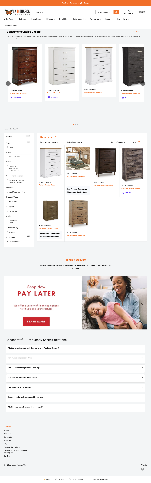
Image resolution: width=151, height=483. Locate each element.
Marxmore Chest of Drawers (48, 228)
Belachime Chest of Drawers (130, 94)
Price (8, 162)
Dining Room (36, 19)
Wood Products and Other (17, 192)
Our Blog (7, 456)
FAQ (5, 444)
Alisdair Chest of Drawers (18, 93)
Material (9, 187)
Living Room (8, 19)
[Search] (116, 12)
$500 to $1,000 (13, 168)
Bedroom (22, 19)
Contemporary (13, 220)
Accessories (94, 19)
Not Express (13, 211)
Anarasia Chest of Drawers (56, 93)
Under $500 (12, 166)
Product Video (12, 197)
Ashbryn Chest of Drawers (92, 92)
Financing (7, 440)
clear (28, 142)
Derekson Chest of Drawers (130, 189)
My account (127, 13)
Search (6, 430)
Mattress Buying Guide (12, 447)
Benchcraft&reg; (14, 242)
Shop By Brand (121, 19)
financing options (24, 392)
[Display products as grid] (139, 142)
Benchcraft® (14, 129)
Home (6, 129)
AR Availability (12, 228)
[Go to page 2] (75, 124)
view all (28, 136)
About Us (7, 434)
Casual (11, 223)
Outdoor (108, 19)
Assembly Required (15, 182)
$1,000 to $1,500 (14, 171)
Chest (11, 147)
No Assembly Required (16, 180)
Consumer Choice (10, 25)
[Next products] (142, 83)
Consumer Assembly (14, 176)
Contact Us (8, 437)
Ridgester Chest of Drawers (75, 235)
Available (12, 232)
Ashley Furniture (16, 90)
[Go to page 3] (77, 124)
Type (8, 143)
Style (8, 216)
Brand (8, 152)
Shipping (10, 206)
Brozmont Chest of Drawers (75, 176)
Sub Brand (10, 237)
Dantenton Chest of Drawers (103, 185)
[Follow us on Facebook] (142, 469)
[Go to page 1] (73, 124)
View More (136, 32)
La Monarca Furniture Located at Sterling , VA (15, 451)
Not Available (13, 201)
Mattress (49, 19)
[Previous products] (8, 83)
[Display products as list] (143, 142)
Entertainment (78, 19)
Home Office (63, 19)
